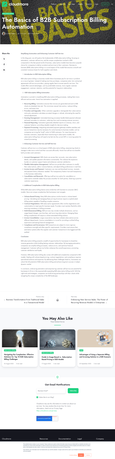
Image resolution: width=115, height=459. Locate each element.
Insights (80, 4)
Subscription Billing (8, 13)
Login (96, 4)
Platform (53, 4)
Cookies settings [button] (73, 455)
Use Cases (71, 4)
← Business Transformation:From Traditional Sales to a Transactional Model (24, 301)
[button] (112, 4)
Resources (44, 438)
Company (100, 438)
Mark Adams (11, 34)
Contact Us (105, 4)
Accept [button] (81, 455)
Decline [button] (88, 455)
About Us (89, 4)
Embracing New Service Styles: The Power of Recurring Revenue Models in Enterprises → (89, 301)
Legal (79, 438)
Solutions (62, 4)
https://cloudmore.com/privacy (46, 411)
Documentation (65, 438)
